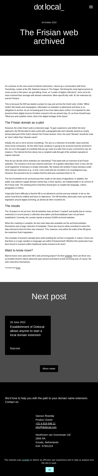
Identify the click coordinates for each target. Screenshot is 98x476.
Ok (49, 470)
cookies (25, 460)
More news (49, 368)
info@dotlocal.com (46, 427)
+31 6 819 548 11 (46, 423)
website (68, 256)
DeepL (18, 268)
